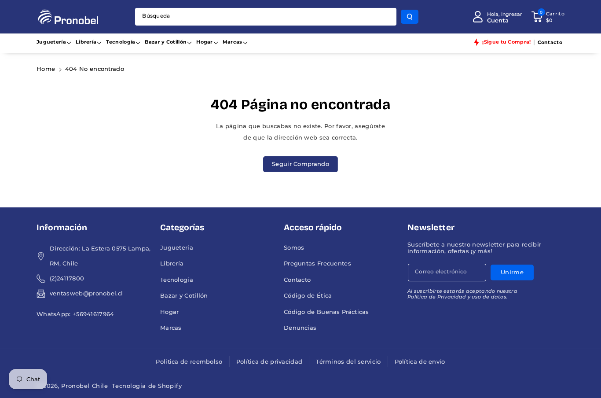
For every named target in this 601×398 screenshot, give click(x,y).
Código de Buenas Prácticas (326, 312)
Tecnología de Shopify (147, 386)
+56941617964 (93, 314)
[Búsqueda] (409, 17)
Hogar (204, 42)
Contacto (297, 279)
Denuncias (300, 327)
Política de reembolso (189, 361)
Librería (86, 42)
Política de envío (420, 361)
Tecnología (120, 42)
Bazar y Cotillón (166, 42)
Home (46, 69)
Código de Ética (308, 295)
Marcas (232, 42)
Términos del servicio (348, 361)
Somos (294, 247)
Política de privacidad (269, 361)
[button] (547, 16)
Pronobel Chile (84, 386)
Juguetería (51, 42)
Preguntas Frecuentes (317, 263)
